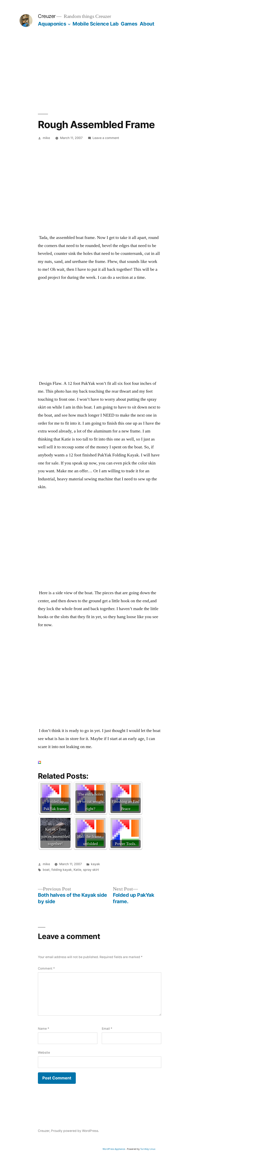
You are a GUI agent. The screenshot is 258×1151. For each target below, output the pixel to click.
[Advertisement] (129, 70)
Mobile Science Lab (96, 24)
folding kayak (61, 870)
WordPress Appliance (114, 1148)
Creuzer (47, 16)
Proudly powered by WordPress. (75, 1131)
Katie (77, 870)
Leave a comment (106, 138)
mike (46, 138)
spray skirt (91, 870)
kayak (95, 864)
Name (43, 1029)
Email (107, 1029)
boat (46, 870)
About (147, 24)
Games (129, 24)
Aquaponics (52, 24)
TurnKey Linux (147, 1148)
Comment (46, 968)
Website (44, 1052)
